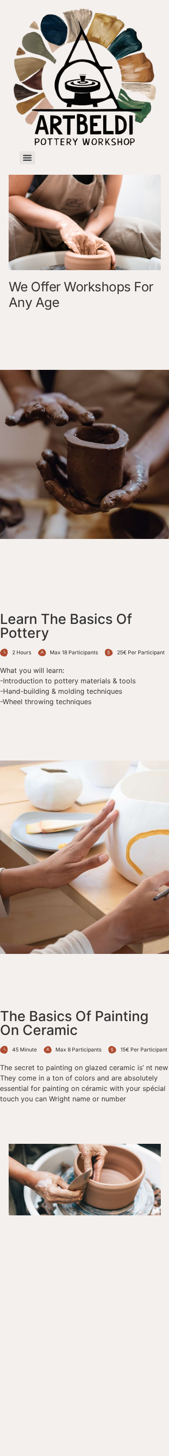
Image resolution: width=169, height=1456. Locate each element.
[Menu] (27, 157)
